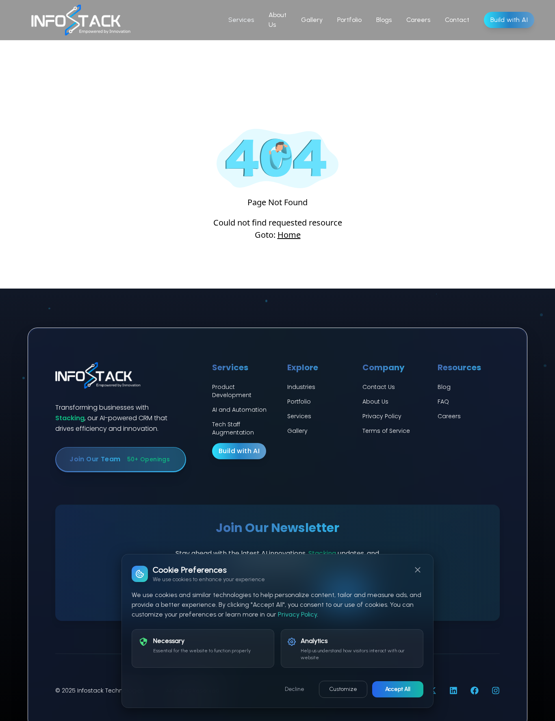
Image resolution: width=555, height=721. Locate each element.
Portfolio (349, 20)
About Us (277, 19)
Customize (343, 689)
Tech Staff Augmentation (233, 428)
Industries (301, 387)
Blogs (384, 20)
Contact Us (378, 387)
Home (289, 234)
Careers (418, 20)
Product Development (231, 391)
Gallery (312, 20)
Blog (444, 387)
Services (241, 20)
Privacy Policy (381, 416)
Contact (457, 20)
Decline (294, 689)
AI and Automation (239, 410)
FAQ (443, 401)
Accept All (397, 689)
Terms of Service (386, 431)
